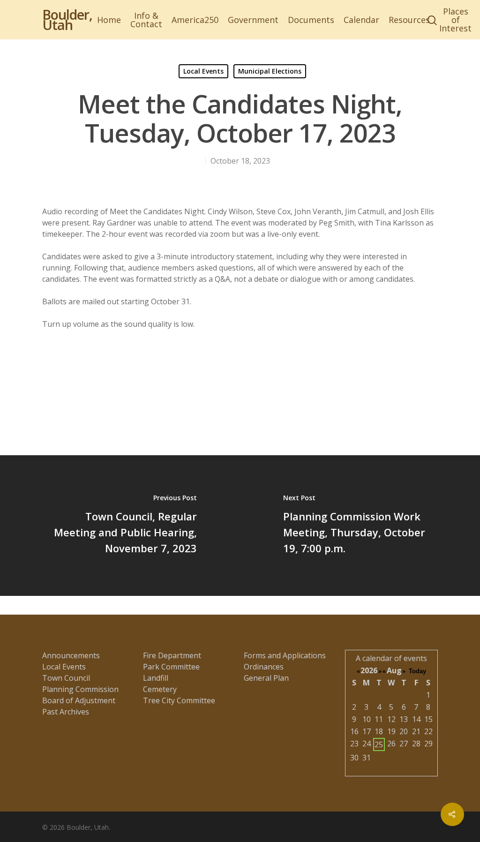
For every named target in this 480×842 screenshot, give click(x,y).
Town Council (66, 678)
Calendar (361, 19)
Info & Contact (146, 19)
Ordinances (264, 667)
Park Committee (171, 667)
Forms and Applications (285, 655)
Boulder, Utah (67, 19)
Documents (311, 19)
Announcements (71, 655)
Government (253, 19)
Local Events (203, 71)
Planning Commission (80, 689)
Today (417, 671)
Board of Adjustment (78, 700)
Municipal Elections (269, 71)
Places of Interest (455, 19)
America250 (195, 19)
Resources (409, 19)
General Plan (266, 678)
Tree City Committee (179, 700)
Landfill (155, 678)
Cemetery (160, 689)
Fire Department (172, 655)
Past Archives (65, 712)
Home (109, 19)
